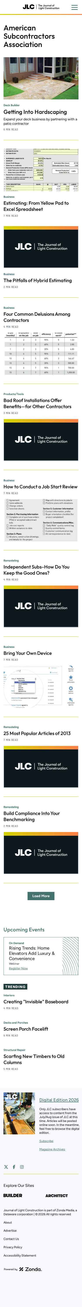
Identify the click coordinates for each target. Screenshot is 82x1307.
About (7, 1222)
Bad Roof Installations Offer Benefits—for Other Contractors (37, 403)
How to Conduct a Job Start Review (40, 487)
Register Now (18, 968)
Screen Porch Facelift (25, 1029)
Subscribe (46, 1141)
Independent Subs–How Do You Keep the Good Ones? (36, 570)
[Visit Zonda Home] (22, 1269)
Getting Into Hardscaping (35, 111)
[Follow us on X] (6, 1167)
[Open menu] (74, 7)
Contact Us (11, 1239)
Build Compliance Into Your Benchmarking (31, 816)
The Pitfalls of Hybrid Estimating (37, 280)
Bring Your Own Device (27, 653)
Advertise (10, 1230)
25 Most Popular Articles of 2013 (37, 733)
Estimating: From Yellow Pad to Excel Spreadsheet (36, 206)
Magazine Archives (52, 1149)
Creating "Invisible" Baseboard (35, 1001)
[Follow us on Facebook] (14, 1167)
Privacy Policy (12, 1247)
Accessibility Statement (19, 1255)
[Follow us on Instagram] (21, 1167)
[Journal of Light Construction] (41, 7)
